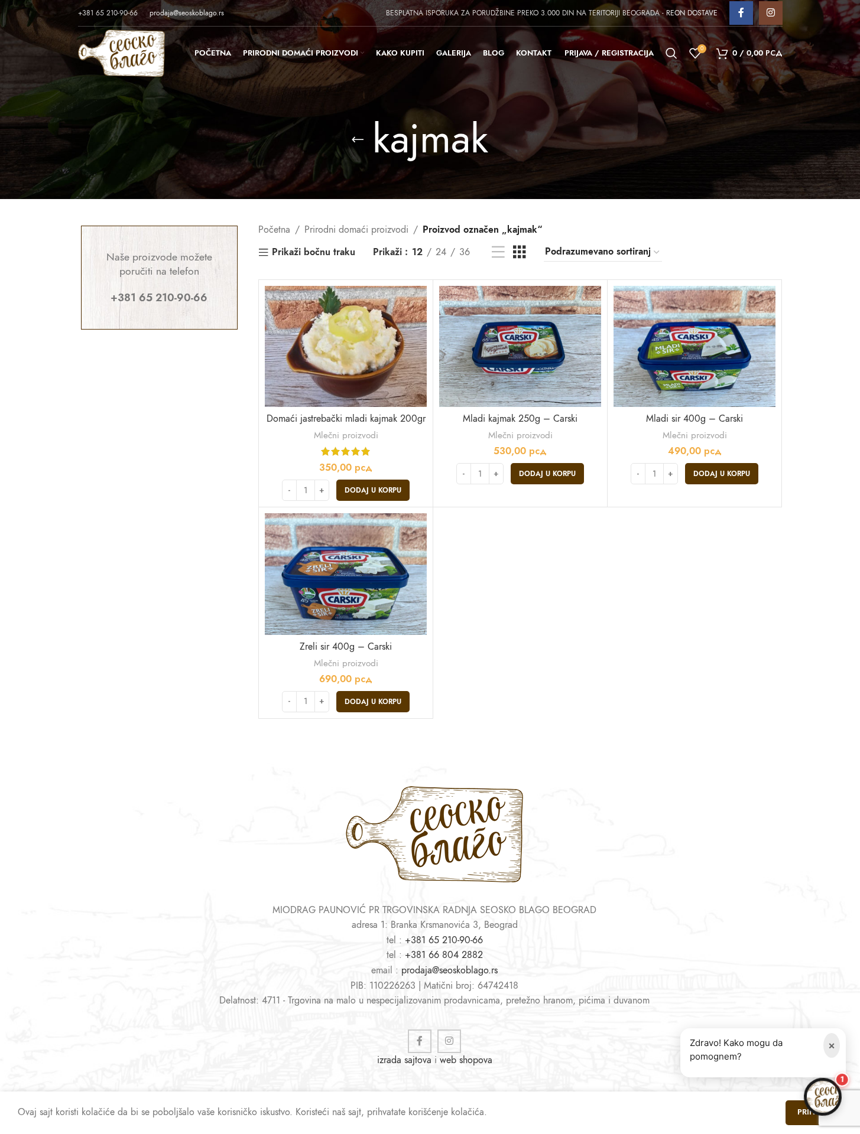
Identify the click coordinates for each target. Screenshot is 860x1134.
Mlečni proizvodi (346, 435)
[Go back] (357, 139)
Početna (274, 229)
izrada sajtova (404, 1060)
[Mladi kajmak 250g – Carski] (520, 347)
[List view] (498, 252)
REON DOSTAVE (692, 13)
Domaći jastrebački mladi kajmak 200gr (346, 418)
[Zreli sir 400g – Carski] (346, 574)
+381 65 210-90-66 (444, 940)
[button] (373, 490)
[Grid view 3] (519, 252)
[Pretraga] (671, 53)
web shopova (466, 1060)
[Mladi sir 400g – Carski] (694, 347)
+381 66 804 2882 (444, 955)
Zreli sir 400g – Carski (346, 646)
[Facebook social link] (741, 13)
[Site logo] (121, 52)
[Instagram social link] (771, 13)
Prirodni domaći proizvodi (356, 229)
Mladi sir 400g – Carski (694, 418)
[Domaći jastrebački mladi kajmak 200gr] (346, 347)
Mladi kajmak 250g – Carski (520, 418)
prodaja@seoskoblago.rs (187, 13)
